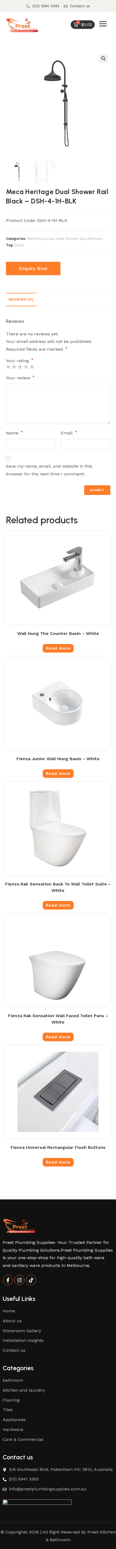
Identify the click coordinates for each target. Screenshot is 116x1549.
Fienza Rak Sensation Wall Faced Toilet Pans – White (58, 1019)
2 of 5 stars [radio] (14, 367)
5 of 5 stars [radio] (32, 367)
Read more (58, 648)
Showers (95, 239)
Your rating (19, 361)
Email (69, 432)
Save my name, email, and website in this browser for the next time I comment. (49, 470)
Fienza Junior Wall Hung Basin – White (58, 758)
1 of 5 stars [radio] (8, 367)
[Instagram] (19, 1280)
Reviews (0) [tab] (21, 299)
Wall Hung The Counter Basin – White (58, 633)
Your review (20, 377)
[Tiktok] (31, 1280)
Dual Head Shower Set (66, 239)
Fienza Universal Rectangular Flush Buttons (58, 1147)
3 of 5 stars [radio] (20, 367)
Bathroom (36, 239)
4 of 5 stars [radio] (26, 367)
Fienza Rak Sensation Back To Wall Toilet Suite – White (58, 887)
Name (14, 432)
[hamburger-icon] (102, 25)
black (19, 245)
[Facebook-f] (8, 1280)
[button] (103, 58)
